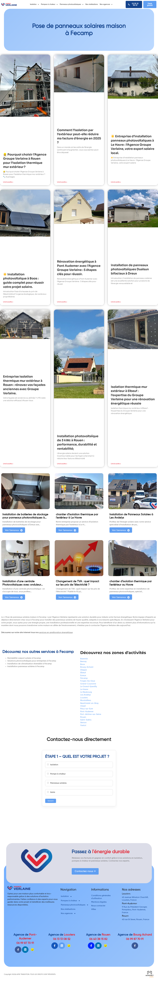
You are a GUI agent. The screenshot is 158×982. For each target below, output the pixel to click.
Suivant (51, 801)
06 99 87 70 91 (25, 943)
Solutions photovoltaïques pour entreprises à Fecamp (31, 661)
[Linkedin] (25, 949)
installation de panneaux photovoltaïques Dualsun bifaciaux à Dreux (130, 269)
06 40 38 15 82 (98, 939)
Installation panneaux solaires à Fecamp (25, 667)
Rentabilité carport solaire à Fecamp (24, 658)
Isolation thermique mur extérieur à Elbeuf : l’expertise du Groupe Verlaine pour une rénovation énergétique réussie (133, 395)
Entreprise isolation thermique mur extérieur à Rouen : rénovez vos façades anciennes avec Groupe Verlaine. (24, 385)
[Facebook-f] (18, 949)
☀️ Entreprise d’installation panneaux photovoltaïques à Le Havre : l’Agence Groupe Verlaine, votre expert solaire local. (132, 144)
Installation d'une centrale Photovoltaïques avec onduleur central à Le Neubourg (21, 584)
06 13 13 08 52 (61, 939)
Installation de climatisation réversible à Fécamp (29, 664)
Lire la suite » (8, 182)
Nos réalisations (91, 4)
